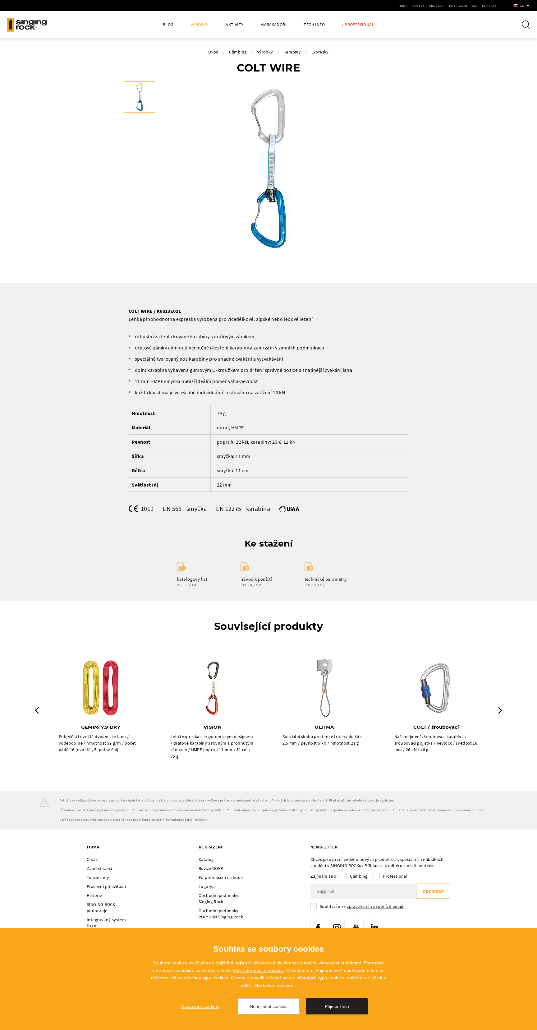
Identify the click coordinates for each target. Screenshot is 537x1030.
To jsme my (98, 877)
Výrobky (200, 24)
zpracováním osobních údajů (375, 906)
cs (522, 5)
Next (500, 710)
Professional (395, 876)
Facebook (318, 927)
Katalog (206, 859)
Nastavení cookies (200, 1006)
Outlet (418, 5)
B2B (474, 5)
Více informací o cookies (258, 970)
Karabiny (292, 52)
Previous (37, 710)
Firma (403, 5)
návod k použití (256, 579)
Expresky (320, 52)
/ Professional (358, 24)
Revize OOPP (211, 868)
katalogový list (192, 579)
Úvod (213, 52)
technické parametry (326, 579)
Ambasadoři (274, 24)
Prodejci (436, 5)
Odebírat (433, 891)
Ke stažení (458, 5)
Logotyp (207, 886)
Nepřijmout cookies (268, 1006)
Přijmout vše (337, 1006)
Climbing (237, 52)
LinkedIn (374, 927)
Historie (94, 895)
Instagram (337, 927)
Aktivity (234, 24)
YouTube (356, 927)
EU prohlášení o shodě (221, 877)
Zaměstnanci (99, 868)
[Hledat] (526, 25)
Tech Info (314, 24)
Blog (168, 24)
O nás (92, 859)
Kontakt (489, 5)
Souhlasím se (362, 906)
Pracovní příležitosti (106, 886)
